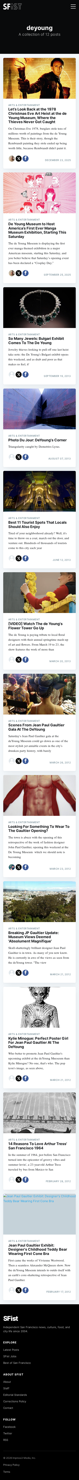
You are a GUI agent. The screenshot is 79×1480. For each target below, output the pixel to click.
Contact (8, 1407)
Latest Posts (11, 1349)
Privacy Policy (11, 1464)
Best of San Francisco (17, 1362)
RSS (5, 1439)
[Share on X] (18, 158)
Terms (6, 1471)
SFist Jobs (9, 1356)
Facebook (9, 1426)
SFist (10, 1318)
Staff (6, 1388)
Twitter (7, 1433)
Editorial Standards (15, 1394)
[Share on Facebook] (25, 158)
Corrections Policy (14, 1401)
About (7, 1381)
